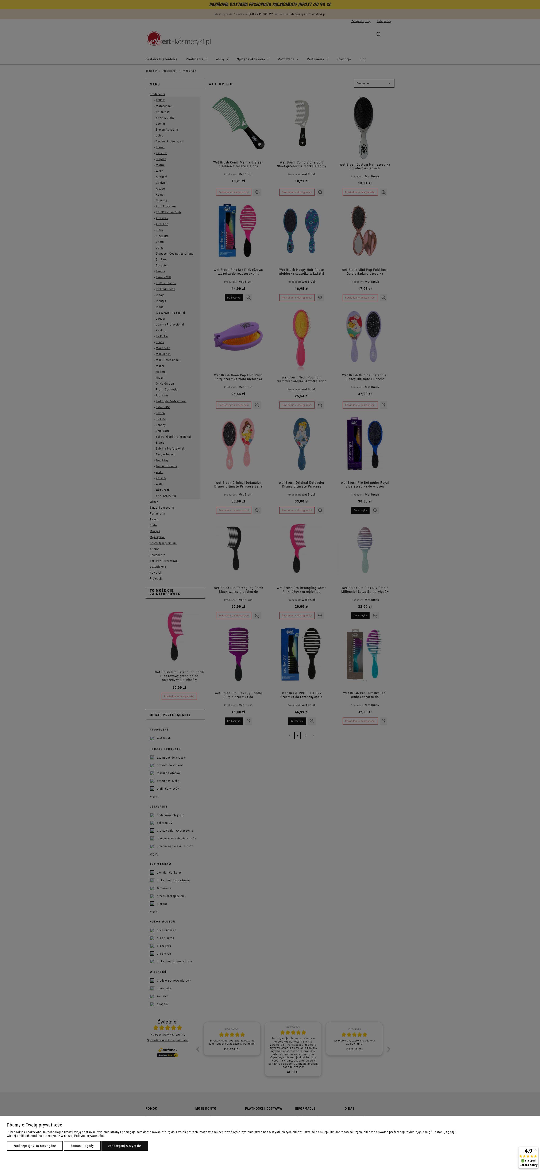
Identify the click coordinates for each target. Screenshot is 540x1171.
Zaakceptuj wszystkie (124, 1146)
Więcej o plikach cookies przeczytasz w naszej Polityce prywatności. (56, 1136)
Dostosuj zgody (82, 1146)
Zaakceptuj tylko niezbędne (35, 1146)
